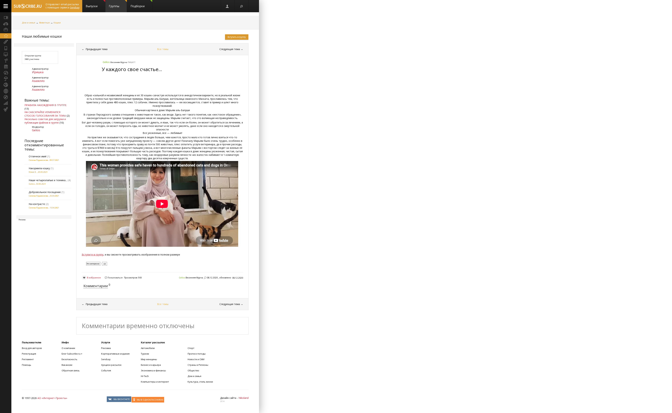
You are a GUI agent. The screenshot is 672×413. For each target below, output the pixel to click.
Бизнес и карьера (151, 364)
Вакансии (67, 364)
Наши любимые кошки (42, 36)
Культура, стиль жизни (200, 381)
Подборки (138, 6)
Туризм (145, 353)
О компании (68, 348)
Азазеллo (38, 81)
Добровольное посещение (45, 192)
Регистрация (29, 353)
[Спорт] (5, 85)
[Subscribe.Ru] (27, 6)
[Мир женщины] (5, 42)
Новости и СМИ (196, 359)
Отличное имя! (37, 156)
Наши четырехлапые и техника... (48, 180)
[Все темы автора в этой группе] (205, 277)
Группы (114, 6)
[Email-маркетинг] (5, 109)
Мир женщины (149, 359)
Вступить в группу (237, 37)
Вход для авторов (32, 348)
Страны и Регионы (198, 364)
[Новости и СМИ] (5, 66)
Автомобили (148, 348)
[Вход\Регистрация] (227, 6)
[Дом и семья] (5, 35)
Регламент (28, 359)
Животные (44, 22)
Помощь (26, 364)
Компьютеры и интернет (155, 381)
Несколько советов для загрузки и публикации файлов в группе (45, 120)
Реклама (106, 348)
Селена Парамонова (38, 160)
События (106, 370)
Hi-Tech (145, 376)
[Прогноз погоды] (5, 78)
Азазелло (38, 90)
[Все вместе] (5, 17)
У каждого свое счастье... (132, 69)
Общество (193, 370)
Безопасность (69, 359)
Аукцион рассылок (111, 364)
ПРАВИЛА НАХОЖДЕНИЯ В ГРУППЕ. (45, 105)
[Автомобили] (5, 23)
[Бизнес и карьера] (5, 29)
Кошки (57, 22)
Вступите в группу (92, 254)
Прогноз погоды (197, 353)
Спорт (191, 348)
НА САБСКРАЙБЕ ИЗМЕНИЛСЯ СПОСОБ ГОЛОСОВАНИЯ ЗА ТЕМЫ (45, 113)
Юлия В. (32, 172)
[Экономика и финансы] (5, 103)
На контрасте (37, 204)
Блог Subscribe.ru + (72, 353)
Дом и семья (28, 22)
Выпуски (91, 6)
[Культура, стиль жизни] (5, 60)
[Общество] (5, 72)
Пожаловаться (115, 277)
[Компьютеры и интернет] (5, 54)
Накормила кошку (39, 168)
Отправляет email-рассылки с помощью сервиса (62, 6)
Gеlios (36, 130)
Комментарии (95, 286)
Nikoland (243, 398)
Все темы (163, 49)
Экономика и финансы (153, 370)
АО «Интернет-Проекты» (52, 398)
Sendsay (106, 359)
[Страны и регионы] (5, 91)
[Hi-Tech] (5, 48)
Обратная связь (71, 370)
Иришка (37, 72)
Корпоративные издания (115, 353)
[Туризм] (5, 97)
